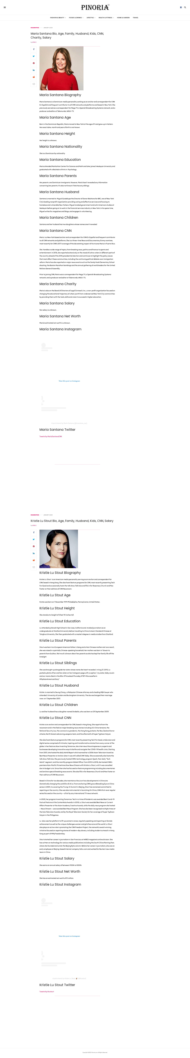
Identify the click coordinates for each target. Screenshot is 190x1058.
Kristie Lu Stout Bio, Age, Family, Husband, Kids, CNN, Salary (72, 521)
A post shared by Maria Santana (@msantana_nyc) (69, 423)
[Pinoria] (95, 7)
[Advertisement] (140, 60)
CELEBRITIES (35, 27)
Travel (135, 18)
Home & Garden (123, 18)
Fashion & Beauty (57, 18)
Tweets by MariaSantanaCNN (50, 436)
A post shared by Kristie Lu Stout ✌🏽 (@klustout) (69, 978)
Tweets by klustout (46, 992)
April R (34, 42)
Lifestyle (90, 18)
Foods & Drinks (75, 18)
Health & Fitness (105, 18)
